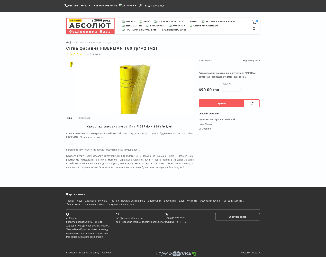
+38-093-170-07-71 (176, 218)
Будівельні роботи (174, 29)
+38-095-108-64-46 (176, 222)
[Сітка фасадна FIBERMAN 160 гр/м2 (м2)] (135, 86)
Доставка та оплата (170, 21)
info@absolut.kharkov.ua (129, 218)
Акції (146, 21)
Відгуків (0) (84, 118)
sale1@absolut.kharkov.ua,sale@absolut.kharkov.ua (143, 222)
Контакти (178, 25)
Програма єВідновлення (141, 29)
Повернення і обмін (93, 204)
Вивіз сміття (133, 25)
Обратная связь (238, 216)
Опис (69, 118)
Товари (130, 21)
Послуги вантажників (220, 21)
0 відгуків (95, 54)
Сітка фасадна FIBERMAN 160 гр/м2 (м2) (95, 42)
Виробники (157, 25)
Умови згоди (73, 204)
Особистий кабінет (210, 200)
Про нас (193, 21)
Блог (181, 200)
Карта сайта (75, 194)
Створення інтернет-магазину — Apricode (88, 252)
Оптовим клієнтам (205, 25)
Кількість (227, 84)
